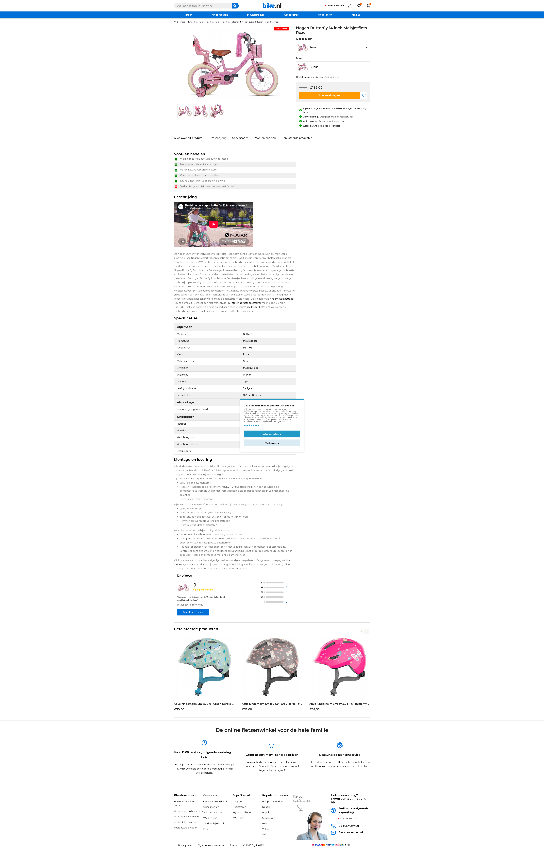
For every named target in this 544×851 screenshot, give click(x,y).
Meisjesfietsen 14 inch (229, 22)
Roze (312, 47)
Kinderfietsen (194, 22)
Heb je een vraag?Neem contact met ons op (348, 798)
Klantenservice (185, 795)
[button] (333, 47)
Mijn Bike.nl (241, 795)
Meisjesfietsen (210, 22)
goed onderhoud (195, 538)
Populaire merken (275, 795)
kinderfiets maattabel (282, 298)
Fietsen (182, 22)
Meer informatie (252, 425)
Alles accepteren (272, 434)
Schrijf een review (193, 612)
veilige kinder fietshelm (256, 307)
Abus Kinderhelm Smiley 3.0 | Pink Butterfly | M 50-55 (339, 703)
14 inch (313, 66)
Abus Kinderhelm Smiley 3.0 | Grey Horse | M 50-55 (272, 703)
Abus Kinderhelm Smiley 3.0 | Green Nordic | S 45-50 (204, 703)
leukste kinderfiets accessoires (244, 303)
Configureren (272, 443)
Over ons (210, 795)
